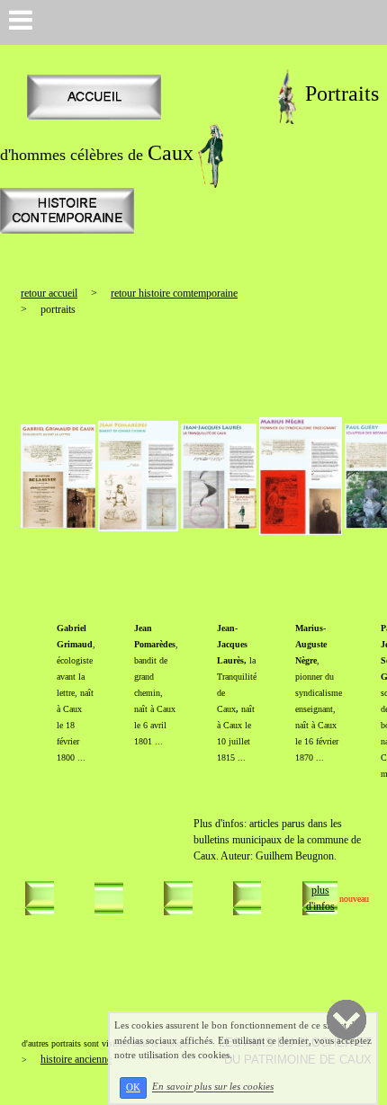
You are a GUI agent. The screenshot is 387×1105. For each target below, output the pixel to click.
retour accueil (49, 293)
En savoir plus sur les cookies (213, 1087)
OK (133, 1087)
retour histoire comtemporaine (174, 293)
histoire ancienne (76, 1059)
